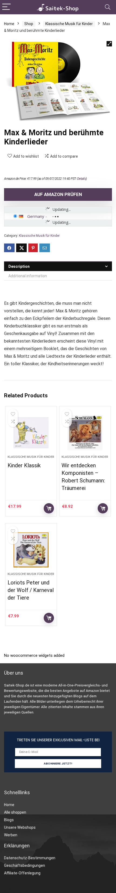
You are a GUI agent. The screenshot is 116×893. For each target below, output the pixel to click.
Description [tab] (19, 266)
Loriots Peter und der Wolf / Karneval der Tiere (31, 590)
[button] (109, 43)
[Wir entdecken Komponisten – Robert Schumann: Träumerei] (85, 432)
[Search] (107, 7)
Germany (35, 216)
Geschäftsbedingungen (24, 865)
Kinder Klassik (24, 465)
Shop (28, 24)
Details (81, 179)
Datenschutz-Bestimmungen (29, 858)
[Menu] (6, 7)
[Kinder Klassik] (31, 432)
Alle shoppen (15, 812)
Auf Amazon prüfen (58, 194)
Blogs (9, 820)
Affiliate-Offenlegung (22, 873)
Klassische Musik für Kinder (69, 24)
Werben (10, 835)
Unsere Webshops (20, 827)
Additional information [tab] (27, 276)
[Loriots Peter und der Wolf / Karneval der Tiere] (31, 549)
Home (9, 24)
